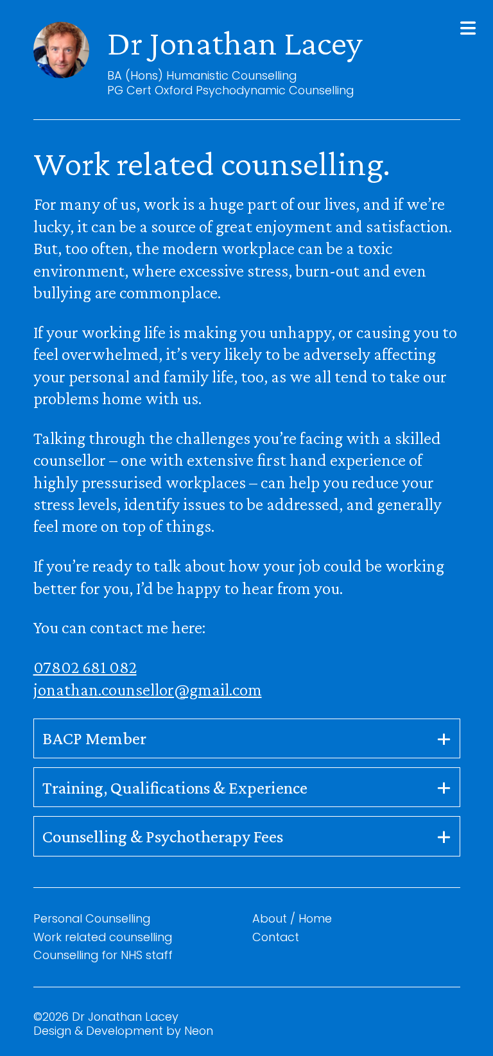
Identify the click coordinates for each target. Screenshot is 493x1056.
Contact (275, 937)
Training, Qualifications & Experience (174, 787)
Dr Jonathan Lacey (235, 42)
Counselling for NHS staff (103, 955)
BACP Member (94, 738)
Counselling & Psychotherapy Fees (162, 836)
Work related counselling (102, 937)
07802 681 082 (85, 667)
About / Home (292, 918)
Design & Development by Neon (123, 1031)
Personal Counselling (91, 918)
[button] (468, 28)
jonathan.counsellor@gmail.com (147, 689)
